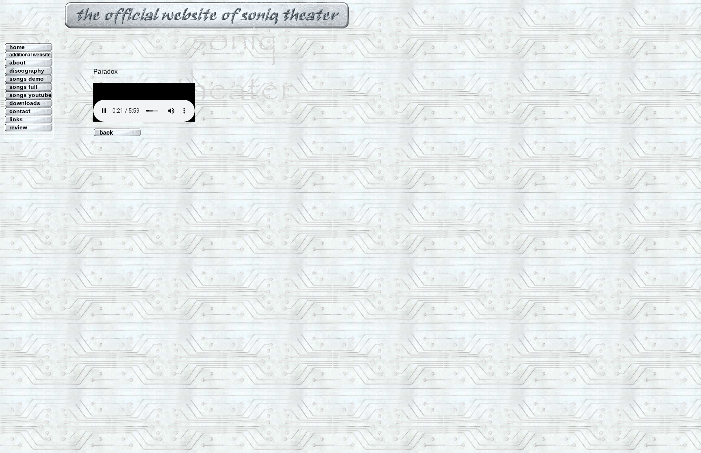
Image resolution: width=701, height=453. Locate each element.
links (16, 119)
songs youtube (30, 95)
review (18, 127)
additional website (30, 55)
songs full (23, 87)
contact (19, 111)
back (115, 132)
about (17, 62)
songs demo (26, 78)
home (17, 47)
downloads (24, 103)
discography (26, 70)
